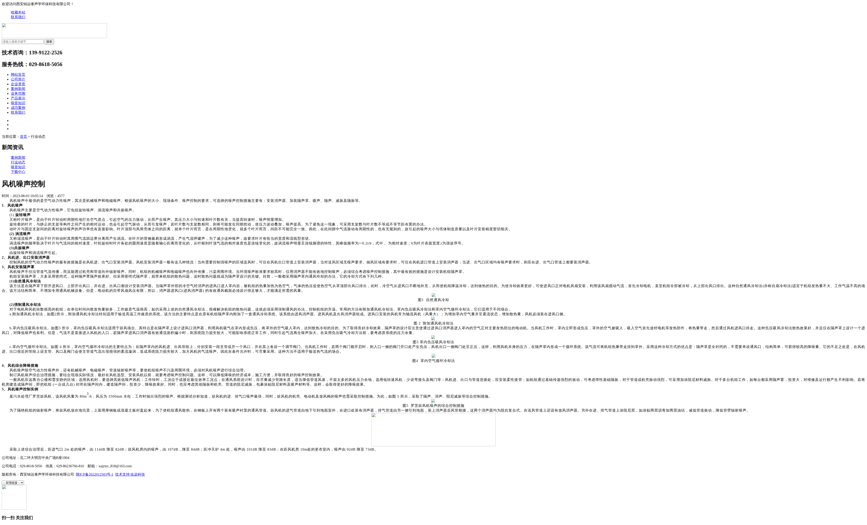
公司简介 (18, 79)
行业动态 (18, 162)
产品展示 (18, 98)
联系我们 (18, 17)
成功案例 (18, 108)
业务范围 (18, 93)
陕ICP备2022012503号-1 (94, 474)
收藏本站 (18, 12)
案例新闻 (18, 89)
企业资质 (18, 84)
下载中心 (18, 172)
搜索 (49, 41)
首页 (23, 136)
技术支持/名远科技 (130, 474)
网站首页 (18, 74)
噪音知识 (18, 103)
